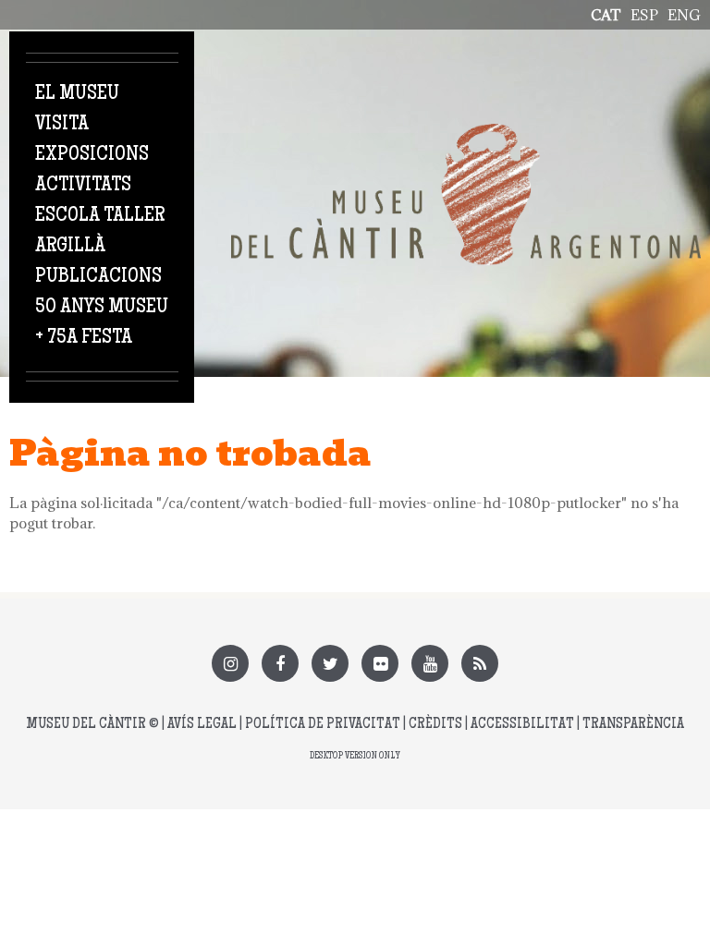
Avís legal (202, 725)
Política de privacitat (322, 725)
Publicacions (98, 277)
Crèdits (435, 725)
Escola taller (100, 216)
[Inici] (466, 134)
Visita (62, 125)
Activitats (83, 186)
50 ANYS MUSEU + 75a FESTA (101, 323)
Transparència (633, 725)
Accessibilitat (522, 725)
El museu (77, 94)
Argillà (70, 247)
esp (644, 15)
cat (606, 15)
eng (684, 15)
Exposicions (92, 155)
